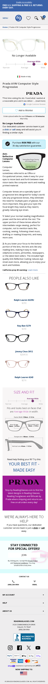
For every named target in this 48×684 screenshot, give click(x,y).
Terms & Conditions (21, 563)
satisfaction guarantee (30, 145)
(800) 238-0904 (13, 585)
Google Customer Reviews (35, 104)
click (35, 528)
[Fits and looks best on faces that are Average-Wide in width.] (24, 68)
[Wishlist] (28, 18)
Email (34, 585)
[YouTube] (38, 650)
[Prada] (35, 93)
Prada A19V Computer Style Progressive (24, 27)
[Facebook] (19, 650)
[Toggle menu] (5, 18)
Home (5, 27)
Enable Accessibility (24, 2)
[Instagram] (10, 650)
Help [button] (5, 603)
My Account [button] (9, 595)
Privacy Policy (33, 561)
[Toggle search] (36, 18)
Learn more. (33, 270)
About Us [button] (7, 611)
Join (24, 555)
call (14, 129)
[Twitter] (29, 650)
